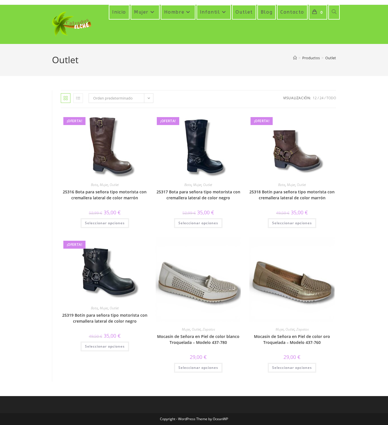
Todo (331, 98)
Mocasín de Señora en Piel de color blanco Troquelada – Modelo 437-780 (198, 339)
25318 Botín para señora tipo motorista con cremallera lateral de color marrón (292, 194)
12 (315, 98)
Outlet (330, 57)
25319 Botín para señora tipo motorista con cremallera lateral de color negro (104, 318)
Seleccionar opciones (105, 223)
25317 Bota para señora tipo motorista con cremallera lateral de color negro (198, 194)
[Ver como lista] (78, 98)
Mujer (104, 184)
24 (322, 98)
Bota (94, 184)
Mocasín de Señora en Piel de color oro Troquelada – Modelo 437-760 (292, 339)
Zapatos (209, 329)
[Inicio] (295, 57)
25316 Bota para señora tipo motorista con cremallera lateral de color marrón (105, 194)
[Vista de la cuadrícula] (65, 98)
